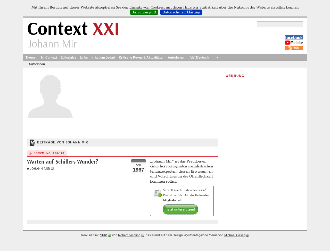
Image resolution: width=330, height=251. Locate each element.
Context (73, 29)
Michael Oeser (234, 235)
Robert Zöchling (129, 235)
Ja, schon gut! (144, 12)
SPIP (103, 235)
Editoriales (68, 57)
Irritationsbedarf (103, 57)
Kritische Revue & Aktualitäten (141, 57)
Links (84, 57)
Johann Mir (40, 168)
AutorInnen (176, 57)
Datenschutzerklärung (181, 12)
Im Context (49, 57)
